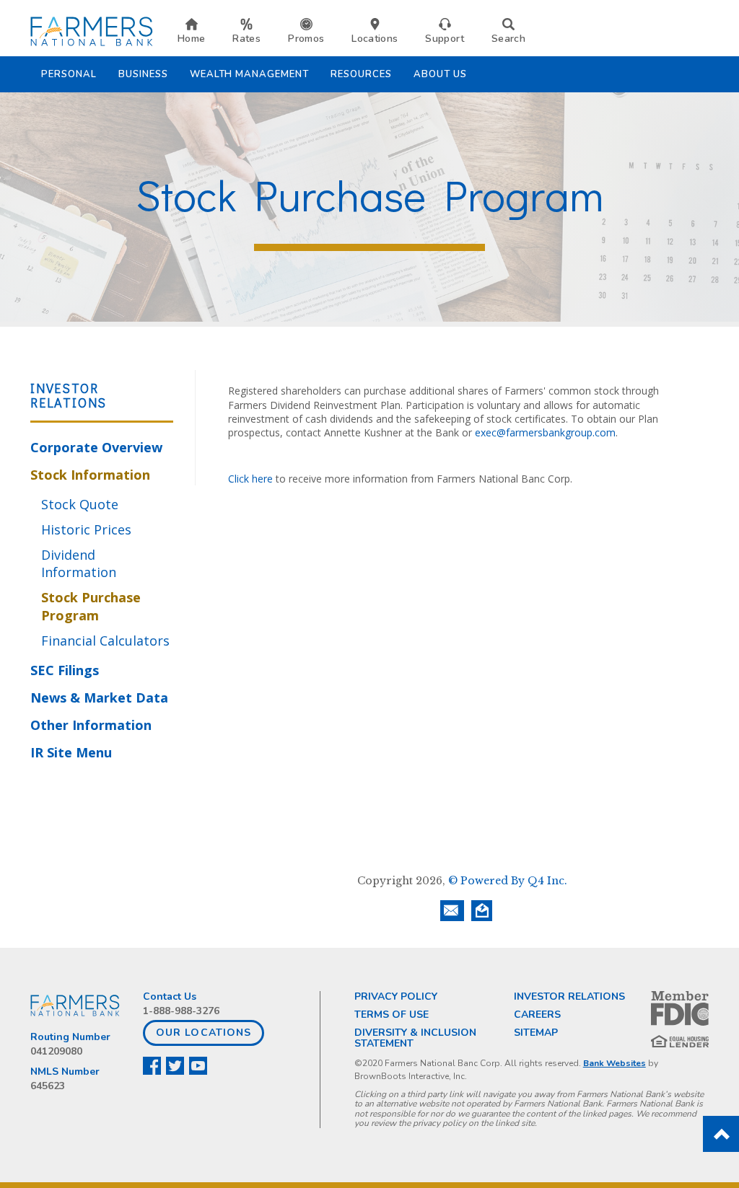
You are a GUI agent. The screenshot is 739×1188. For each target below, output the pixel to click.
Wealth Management (250, 74)
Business (143, 74)
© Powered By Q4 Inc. (507, 880)
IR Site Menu (71, 752)
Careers (537, 1014)
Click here (252, 478)
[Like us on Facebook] (153, 1066)
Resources (361, 74)
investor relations (68, 395)
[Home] (91, 30)
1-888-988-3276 (181, 1011)
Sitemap (536, 1032)
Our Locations (203, 1032)
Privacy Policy (395, 996)
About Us (440, 74)
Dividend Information (78, 563)
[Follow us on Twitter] (176, 1066)
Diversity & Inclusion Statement (415, 1038)
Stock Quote (79, 504)
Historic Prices (86, 529)
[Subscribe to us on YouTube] (199, 1066)
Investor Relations (569, 996)
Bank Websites (614, 1063)
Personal (69, 74)
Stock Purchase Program (91, 606)
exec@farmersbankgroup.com (545, 432)
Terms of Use (391, 1014)
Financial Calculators (105, 640)
